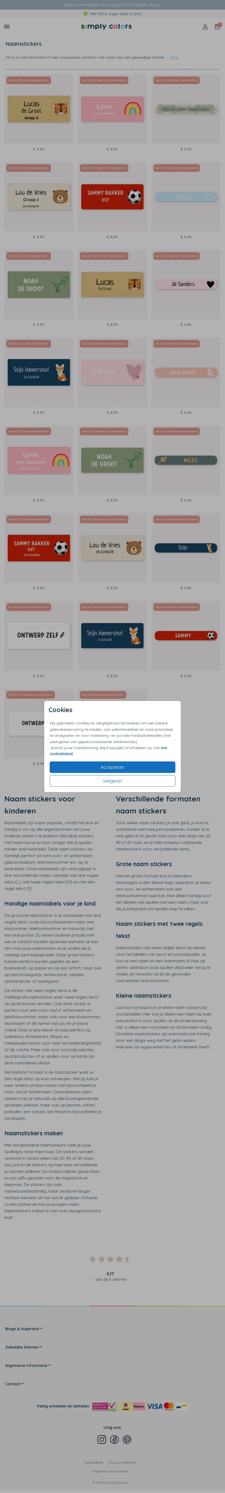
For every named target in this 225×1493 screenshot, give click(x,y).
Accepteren (112, 767)
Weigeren (112, 781)
